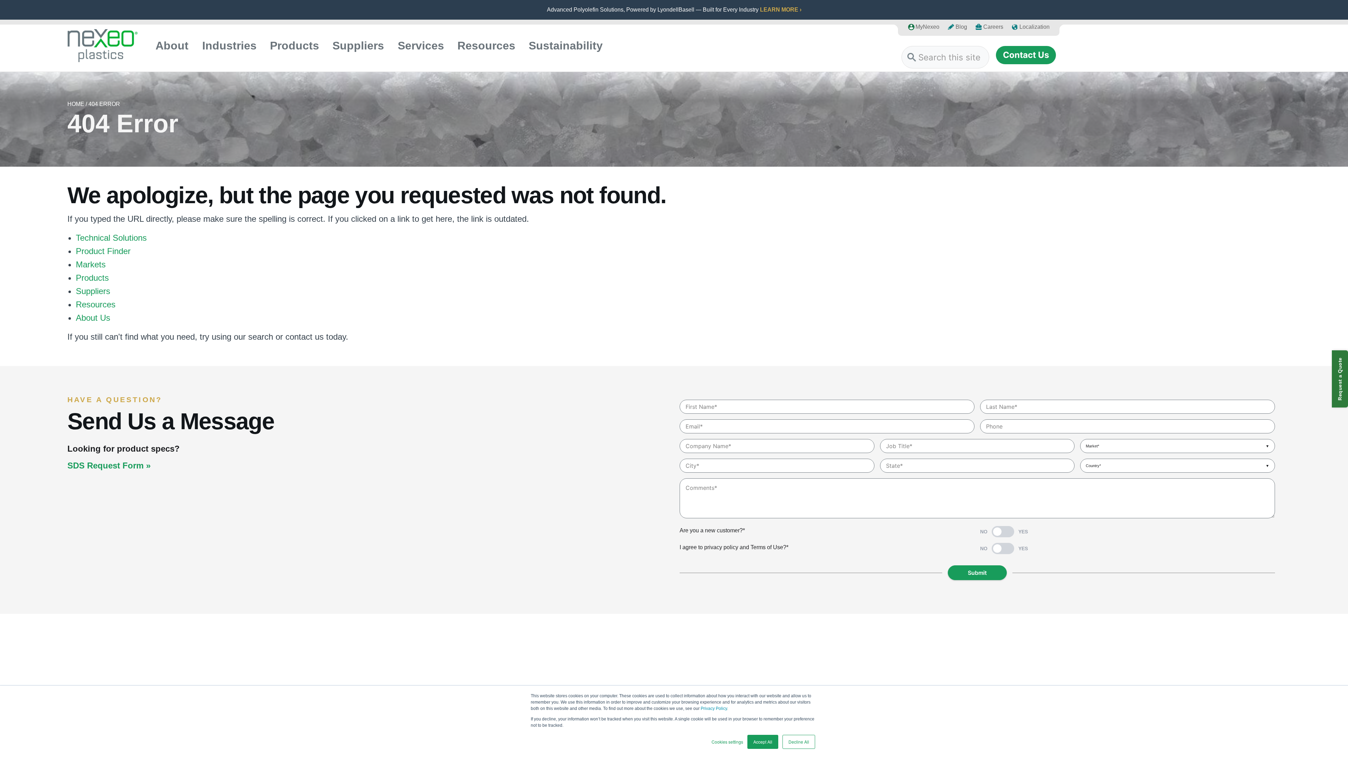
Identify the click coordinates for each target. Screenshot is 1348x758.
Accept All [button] (762, 742)
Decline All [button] (798, 742)
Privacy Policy (714, 708)
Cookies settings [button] (727, 742)
